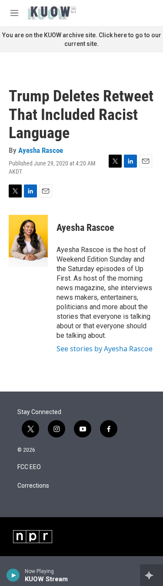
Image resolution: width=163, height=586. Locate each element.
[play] (13, 575)
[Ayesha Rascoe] (28, 241)
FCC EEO (29, 467)
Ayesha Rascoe (40, 150)
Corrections (33, 485)
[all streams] (151, 575)
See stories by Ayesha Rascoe (105, 348)
